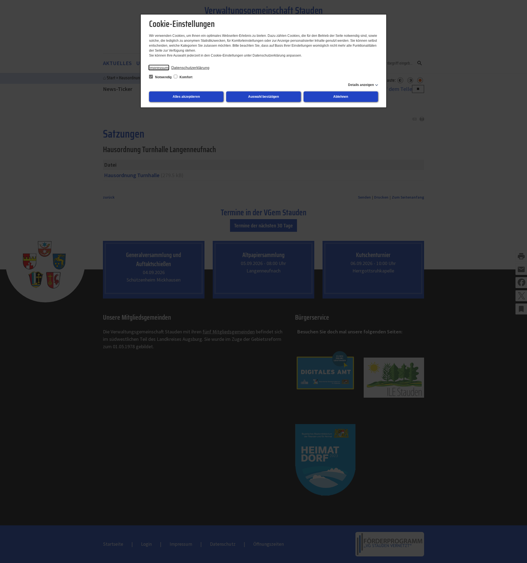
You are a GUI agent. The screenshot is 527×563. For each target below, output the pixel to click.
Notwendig (163, 77)
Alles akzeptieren (186, 97)
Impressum (159, 67)
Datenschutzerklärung (190, 67)
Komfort (185, 77)
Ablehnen (340, 97)
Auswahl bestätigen (263, 97)
